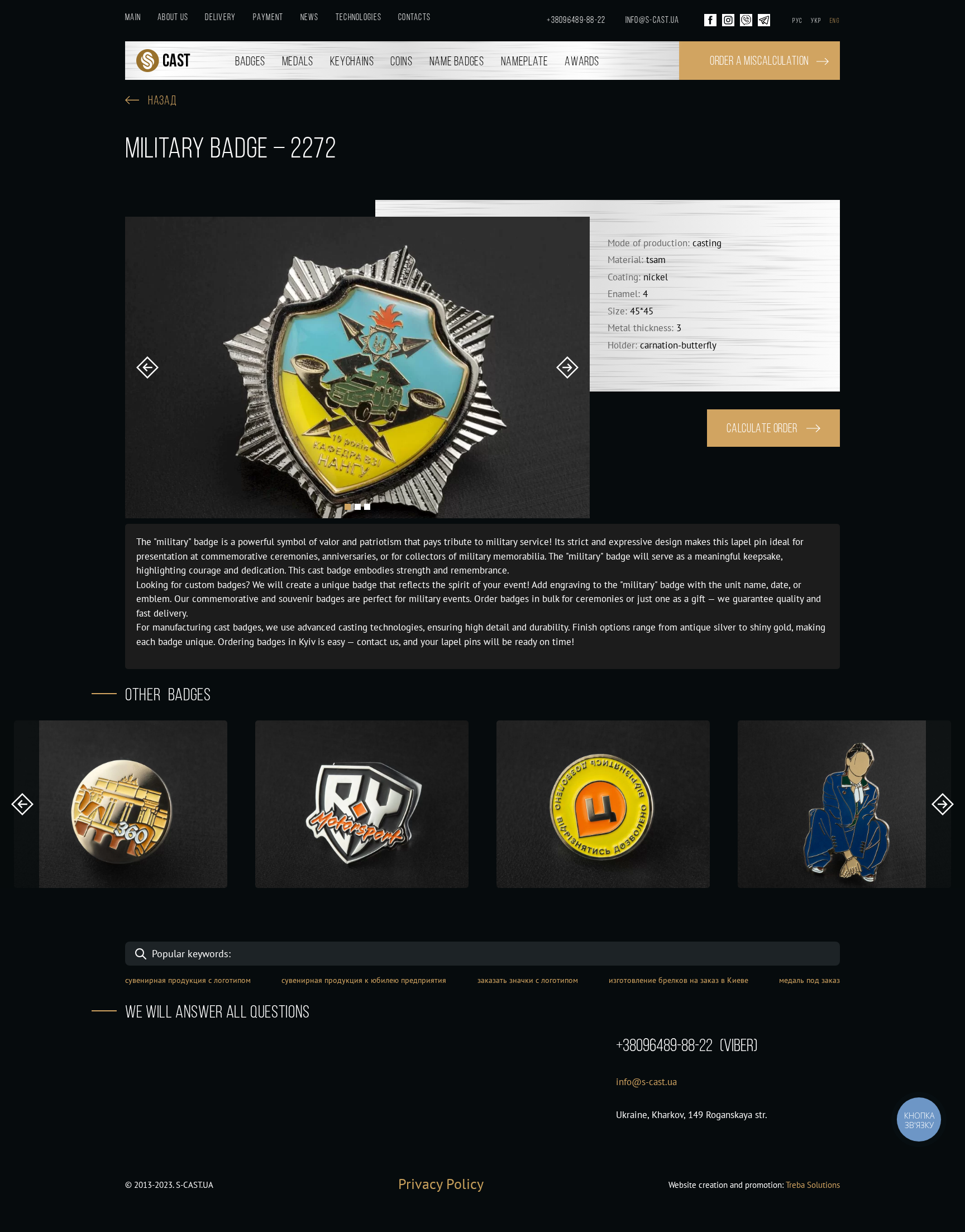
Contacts (414, 17)
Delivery (220, 17)
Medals (297, 62)
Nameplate (524, 62)
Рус (797, 21)
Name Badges (456, 62)
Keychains (352, 62)
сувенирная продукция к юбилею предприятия (363, 980)
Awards (582, 62)
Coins (401, 62)
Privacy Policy (441, 1183)
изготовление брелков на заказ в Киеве (678, 980)
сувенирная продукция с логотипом (188, 980)
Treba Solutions (813, 1185)
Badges (250, 62)
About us (172, 17)
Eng (835, 21)
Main (133, 17)
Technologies (358, 17)
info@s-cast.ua (652, 20)
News (309, 17)
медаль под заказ (809, 980)
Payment (268, 17)
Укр (816, 21)
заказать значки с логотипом (527, 980)
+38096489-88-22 (576, 20)
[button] (147, 367)
